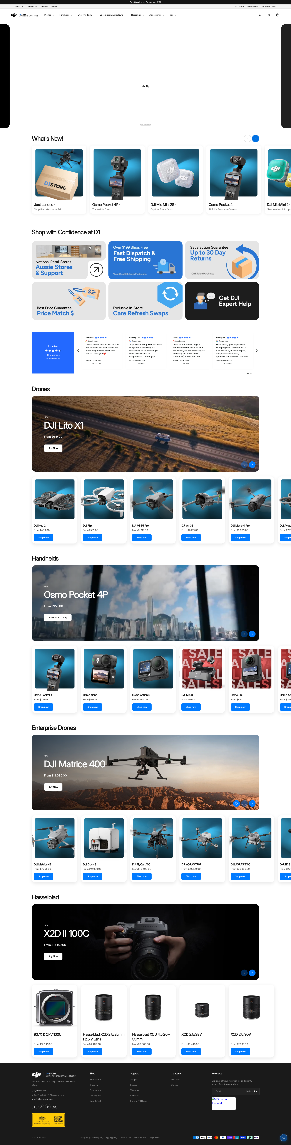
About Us (175, 1079)
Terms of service (125, 1138)
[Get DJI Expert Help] (222, 301)
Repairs (133, 1085)
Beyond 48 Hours (138, 1101)
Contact (134, 1095)
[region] (167, 350)
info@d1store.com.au (42, 1099)
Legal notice (155, 1138)
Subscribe (251, 1091)
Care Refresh (96, 1101)
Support (134, 1079)
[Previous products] (244, 464)
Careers (174, 1085)
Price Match (95, 1090)
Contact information (141, 1138)
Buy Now (53, 448)
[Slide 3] (145, 124)
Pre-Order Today (57, 617)
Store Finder (95, 1079)
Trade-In (94, 1085)
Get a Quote (95, 1095)
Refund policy (97, 1138)
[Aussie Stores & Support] (69, 260)
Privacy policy (85, 1138)
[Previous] (21, 125)
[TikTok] (48, 1106)
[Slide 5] (149, 124)
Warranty (134, 1090)
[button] (48, 15)
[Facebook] (34, 1106)
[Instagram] (41, 1106)
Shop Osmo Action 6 (146, 85)
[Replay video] (236, 464)
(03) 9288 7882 (39, 1090)
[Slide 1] (141, 124)
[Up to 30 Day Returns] (222, 260)
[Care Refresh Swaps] (145, 301)
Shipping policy (111, 1138)
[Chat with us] (283, 1137)
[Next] (270, 125)
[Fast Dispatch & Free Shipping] (145, 260)
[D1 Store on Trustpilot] (224, 1103)
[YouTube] (54, 1106)
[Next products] (252, 464)
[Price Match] (69, 301)
